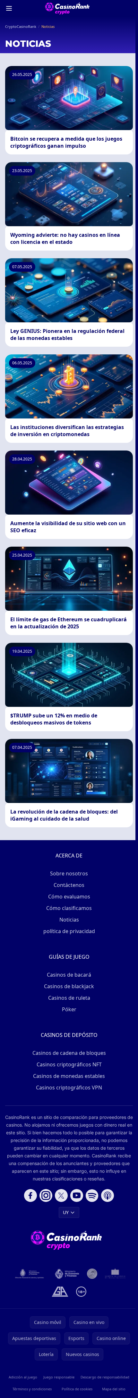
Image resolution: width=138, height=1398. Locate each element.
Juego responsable (58, 1377)
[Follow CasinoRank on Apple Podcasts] (107, 1195)
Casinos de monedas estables (69, 1076)
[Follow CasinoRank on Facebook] (30, 1195)
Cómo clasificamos (69, 908)
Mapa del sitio (113, 1388)
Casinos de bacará (69, 974)
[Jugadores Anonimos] (92, 1274)
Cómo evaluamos (69, 896)
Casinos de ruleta (69, 997)
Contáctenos (69, 885)
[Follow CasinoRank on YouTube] (76, 1195)
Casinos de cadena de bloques (69, 1052)
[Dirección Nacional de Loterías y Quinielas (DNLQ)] (30, 1274)
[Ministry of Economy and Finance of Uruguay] (67, 1274)
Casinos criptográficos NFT (69, 1064)
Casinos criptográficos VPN (69, 1087)
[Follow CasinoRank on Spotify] (92, 1195)
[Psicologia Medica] (115, 1274)
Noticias (69, 919)
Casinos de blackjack (69, 986)
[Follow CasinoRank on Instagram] (45, 1195)
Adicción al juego (23, 1377)
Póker (69, 1009)
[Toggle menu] (9, 8)
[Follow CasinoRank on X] (61, 1195)
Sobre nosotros (69, 873)
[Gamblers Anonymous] (60, 1291)
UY (66, 1212)
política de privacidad (69, 931)
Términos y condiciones (32, 1388)
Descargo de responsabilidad (105, 1377)
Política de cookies (77, 1388)
